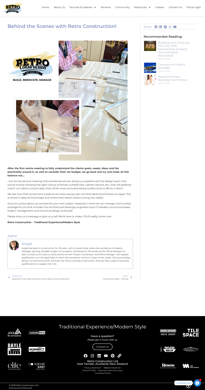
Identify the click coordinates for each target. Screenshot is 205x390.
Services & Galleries (80, 7)
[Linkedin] (99, 356)
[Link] (119, 356)
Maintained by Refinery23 (20, 388)
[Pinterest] (113, 356)
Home (45, 7)
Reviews (106, 7)
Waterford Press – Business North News (172, 78)
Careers (159, 7)
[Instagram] (92, 356)
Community (122, 7)
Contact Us (175, 7)
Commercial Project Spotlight (171, 66)
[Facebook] (86, 356)
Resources (140, 7)
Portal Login (194, 7)
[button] (156, 27)
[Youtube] (106, 356)
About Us (59, 7)
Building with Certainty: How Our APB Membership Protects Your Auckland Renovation (174, 49)
